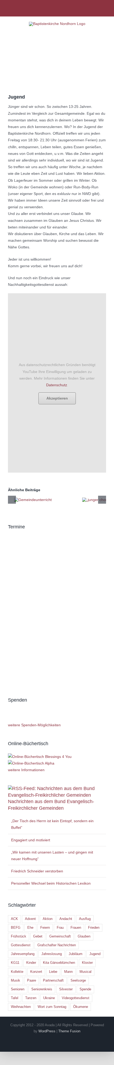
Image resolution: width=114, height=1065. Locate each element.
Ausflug (85, 919)
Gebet (37, 936)
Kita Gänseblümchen (59, 963)
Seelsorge (78, 980)
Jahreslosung (51, 954)
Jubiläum (75, 954)
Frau (60, 928)
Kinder (31, 963)
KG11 (15, 963)
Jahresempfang (22, 954)
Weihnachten (21, 1007)
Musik (15, 980)
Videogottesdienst (75, 998)
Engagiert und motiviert (30, 840)
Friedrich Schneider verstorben (37, 871)
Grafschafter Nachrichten (56, 945)
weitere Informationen (26, 770)
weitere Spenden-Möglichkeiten (34, 725)
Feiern (45, 928)
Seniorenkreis (41, 989)
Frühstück (18, 936)
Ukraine (49, 998)
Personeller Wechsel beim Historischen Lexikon (51, 883)
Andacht (65, 919)
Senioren (17, 989)
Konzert (36, 972)
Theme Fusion (69, 1031)
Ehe (30, 928)
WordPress (46, 1031)
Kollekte (17, 972)
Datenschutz (56, 385)
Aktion (47, 919)
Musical (85, 972)
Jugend (94, 954)
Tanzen (30, 998)
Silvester (66, 989)
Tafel (14, 998)
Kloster (87, 963)
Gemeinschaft (60, 936)
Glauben (84, 936)
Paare (31, 980)
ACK (14, 919)
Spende (85, 989)
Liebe (53, 972)
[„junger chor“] (95, 500)
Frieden (93, 928)
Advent (30, 919)
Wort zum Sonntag (52, 1007)
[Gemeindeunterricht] (33, 500)
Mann (68, 972)
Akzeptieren (57, 398)
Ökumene (80, 1007)
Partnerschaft (53, 980)
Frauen (76, 928)
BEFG (15, 928)
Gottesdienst (20, 945)
